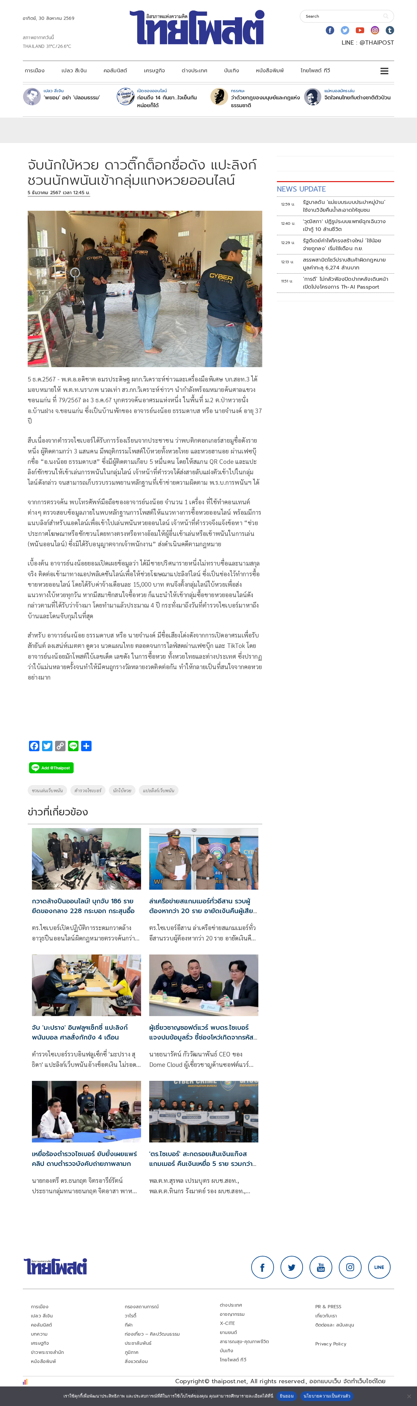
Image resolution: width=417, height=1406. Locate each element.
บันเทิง (231, 71)
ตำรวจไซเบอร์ (88, 790)
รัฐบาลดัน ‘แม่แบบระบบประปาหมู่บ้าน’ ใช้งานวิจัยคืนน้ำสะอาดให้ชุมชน (344, 206)
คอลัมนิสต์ (115, 71)
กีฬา (129, 1325)
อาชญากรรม (232, 1314)
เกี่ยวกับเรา (326, 1316)
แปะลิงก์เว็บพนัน (158, 790)
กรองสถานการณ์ (142, 1306)
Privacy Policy (331, 1344)
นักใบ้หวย (122, 790)
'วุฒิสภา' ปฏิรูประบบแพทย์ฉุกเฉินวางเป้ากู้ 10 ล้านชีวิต (344, 225)
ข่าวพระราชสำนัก (47, 1352)
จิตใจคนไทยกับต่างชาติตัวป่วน (357, 98)
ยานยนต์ (228, 1332)
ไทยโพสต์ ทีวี (315, 71)
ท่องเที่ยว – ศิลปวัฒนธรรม (152, 1334)
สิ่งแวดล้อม (136, 1361)
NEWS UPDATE (301, 189)
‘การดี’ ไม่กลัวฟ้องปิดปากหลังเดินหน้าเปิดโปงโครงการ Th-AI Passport (345, 283)
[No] (409, 1396)
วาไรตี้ (131, 1316)
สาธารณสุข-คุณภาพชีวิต (244, 1341)
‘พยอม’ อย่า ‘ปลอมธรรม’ (72, 98)
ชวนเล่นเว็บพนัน (47, 790)
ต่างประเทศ (194, 71)
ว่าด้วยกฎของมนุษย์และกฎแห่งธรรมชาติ (265, 101)
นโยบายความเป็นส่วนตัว (327, 1396)
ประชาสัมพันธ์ (138, 1343)
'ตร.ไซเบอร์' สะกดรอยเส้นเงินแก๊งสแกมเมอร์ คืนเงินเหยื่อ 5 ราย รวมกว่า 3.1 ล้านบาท (200, 1163)
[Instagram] (374, 30)
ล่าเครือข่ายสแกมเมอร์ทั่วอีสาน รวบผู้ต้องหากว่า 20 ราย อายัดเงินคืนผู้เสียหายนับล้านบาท (201, 910)
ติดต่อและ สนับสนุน (334, 1325)
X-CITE (227, 1323)
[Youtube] (359, 30)
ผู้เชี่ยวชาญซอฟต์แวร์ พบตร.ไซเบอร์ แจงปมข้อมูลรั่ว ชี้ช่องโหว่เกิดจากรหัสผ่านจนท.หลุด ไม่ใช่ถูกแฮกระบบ (201, 1037)
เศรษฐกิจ (154, 71)
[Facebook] (330, 30)
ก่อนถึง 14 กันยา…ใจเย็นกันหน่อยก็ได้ (167, 101)
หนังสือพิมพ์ (270, 71)
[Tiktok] (389, 30)
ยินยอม (287, 1396)
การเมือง (35, 71)
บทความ (39, 1334)
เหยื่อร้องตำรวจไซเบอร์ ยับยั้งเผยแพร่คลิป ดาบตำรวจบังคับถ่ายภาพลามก (84, 1159)
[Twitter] (345, 30)
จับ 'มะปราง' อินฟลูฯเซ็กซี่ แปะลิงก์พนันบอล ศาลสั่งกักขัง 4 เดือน (80, 1032)
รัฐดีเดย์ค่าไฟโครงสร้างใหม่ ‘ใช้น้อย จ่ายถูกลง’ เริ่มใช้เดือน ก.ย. (342, 244)
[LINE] (379, 1267)
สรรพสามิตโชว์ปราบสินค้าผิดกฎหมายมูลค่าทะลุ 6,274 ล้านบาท (344, 264)
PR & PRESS (328, 1306)
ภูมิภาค (132, 1352)
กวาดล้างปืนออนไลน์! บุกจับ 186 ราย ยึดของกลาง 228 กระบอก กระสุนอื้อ (83, 906)
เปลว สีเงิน (74, 71)
